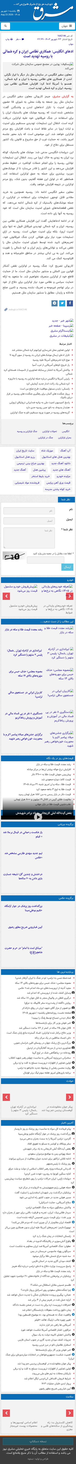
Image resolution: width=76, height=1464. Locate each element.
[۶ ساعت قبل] (58, 698)
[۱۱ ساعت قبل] (56, 1410)
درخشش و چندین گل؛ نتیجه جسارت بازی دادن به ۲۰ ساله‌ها (22, 876)
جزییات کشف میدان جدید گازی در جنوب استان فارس (44, 1340)
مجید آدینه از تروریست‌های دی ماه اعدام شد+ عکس (44, 988)
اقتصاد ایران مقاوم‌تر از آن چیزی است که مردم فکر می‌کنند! (41, 1222)
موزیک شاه (47, 451)
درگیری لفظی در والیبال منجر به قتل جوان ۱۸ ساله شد (44, 998)
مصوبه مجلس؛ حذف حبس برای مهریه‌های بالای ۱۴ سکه (25, 673)
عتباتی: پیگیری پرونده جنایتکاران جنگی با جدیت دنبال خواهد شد (39, 1295)
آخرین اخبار (67, 1123)
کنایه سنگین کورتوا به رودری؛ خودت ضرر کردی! (47, 1174)
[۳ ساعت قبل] (58, 656)
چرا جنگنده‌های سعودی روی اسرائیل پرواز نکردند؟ (46, 1290)
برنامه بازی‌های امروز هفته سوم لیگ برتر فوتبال (47, 1073)
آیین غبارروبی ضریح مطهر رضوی (25, 927)
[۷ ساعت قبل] (58, 740)
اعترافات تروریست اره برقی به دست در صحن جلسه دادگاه (42, 1305)
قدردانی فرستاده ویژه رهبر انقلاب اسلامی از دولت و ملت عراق (39, 1169)
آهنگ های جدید (61, 470)
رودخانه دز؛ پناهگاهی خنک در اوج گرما (51, 1053)
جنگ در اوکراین (45, 438)
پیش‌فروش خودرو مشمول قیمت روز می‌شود (23, 607)
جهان (65, 26)
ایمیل (69, 519)
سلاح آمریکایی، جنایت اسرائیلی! (55, 1202)
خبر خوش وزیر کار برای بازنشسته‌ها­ (53, 1023)
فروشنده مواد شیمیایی (27, 483)
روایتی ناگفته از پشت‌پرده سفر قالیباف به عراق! (47, 1003)
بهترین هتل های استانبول (56, 457)
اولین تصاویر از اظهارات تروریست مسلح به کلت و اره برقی (42, 1063)
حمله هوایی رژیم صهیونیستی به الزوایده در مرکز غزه (45, 1187)
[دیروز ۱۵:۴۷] (58, 859)
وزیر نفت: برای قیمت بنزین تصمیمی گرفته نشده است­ (44, 1217)
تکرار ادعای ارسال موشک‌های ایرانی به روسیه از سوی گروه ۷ (40, 355)
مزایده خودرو (63, 476)
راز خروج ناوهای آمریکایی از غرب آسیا (51, 365)
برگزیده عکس (66, 898)
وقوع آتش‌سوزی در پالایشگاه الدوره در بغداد (49, 1241)
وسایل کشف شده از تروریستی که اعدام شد (49, 993)
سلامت (69, 1397)
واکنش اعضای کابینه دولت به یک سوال (51, 1335)
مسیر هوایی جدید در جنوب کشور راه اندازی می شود (45, 1197)
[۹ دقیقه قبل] (58, 912)
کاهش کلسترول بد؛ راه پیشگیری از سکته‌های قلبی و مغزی (57, 1426)
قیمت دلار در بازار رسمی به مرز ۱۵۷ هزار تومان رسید (44, 794)
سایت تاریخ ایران (25, 451)
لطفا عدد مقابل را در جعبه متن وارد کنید (53, 554)
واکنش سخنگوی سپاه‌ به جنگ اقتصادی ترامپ (48, 1207)
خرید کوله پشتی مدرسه (57, 489)
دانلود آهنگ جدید (60, 463)
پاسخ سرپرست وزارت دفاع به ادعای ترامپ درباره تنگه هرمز (41, 1266)
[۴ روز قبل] (20, 594)
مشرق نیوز (44, 10)
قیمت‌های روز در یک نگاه (59, 758)
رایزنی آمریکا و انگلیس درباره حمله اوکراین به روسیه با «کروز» (39, 379)
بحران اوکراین (64, 438)
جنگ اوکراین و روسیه (27, 431)
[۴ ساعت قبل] (58, 677)
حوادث (69, 1081)
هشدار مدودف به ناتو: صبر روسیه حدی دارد (48, 407)
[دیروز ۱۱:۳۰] (58, 880)
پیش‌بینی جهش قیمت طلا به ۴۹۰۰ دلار (51, 774)
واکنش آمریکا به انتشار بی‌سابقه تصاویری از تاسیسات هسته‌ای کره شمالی (38, 372)
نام (71, 509)
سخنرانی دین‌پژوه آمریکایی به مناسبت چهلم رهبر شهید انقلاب (40, 1058)
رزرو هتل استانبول (25, 457)
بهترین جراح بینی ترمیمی (30, 463)
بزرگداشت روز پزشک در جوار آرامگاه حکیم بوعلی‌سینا (23, 908)
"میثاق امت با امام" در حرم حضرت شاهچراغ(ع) (23, 950)
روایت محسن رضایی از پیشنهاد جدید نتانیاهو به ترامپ (44, 1068)
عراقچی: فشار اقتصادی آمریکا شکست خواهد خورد (46, 1330)
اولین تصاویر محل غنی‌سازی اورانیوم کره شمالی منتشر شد (41, 350)
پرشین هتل (39, 470)
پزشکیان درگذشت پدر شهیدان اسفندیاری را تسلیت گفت (43, 1193)
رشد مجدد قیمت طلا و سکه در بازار (23, 629)
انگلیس (65, 431)
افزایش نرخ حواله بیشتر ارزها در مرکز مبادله (49, 769)
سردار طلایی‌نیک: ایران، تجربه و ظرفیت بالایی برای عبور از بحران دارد (36, 1212)
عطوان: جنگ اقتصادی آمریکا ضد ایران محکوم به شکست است (40, 1246)
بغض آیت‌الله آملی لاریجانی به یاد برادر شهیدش (44, 813)
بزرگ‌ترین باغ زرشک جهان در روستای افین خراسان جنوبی (42, 1043)
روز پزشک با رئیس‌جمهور (58, 1164)
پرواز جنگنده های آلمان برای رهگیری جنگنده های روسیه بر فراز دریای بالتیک (39, 396)
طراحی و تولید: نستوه (38, 1459)
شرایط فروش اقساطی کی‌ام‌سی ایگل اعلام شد (47, 1378)
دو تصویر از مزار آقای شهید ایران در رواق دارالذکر (46, 1008)
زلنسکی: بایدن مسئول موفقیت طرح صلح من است (45, 389)
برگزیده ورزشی (65, 824)
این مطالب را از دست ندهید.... (56, 621)
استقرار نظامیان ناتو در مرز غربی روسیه (51, 1345)
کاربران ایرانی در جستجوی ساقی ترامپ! (25, 694)
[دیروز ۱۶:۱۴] (56, 594)
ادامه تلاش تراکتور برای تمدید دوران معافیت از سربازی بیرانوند (40, 1159)
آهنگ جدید (20, 470)
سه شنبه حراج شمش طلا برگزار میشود (51, 1256)
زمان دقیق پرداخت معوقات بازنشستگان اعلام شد (46, 1310)
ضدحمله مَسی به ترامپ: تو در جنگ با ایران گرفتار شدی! (43, 978)
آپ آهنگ (65, 451)
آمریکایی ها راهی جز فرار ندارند (55, 1325)
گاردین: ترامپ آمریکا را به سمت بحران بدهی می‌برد (45, 1139)
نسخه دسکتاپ (38, 1441)
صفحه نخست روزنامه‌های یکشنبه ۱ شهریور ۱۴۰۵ (46, 1013)
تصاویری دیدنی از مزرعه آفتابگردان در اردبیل (49, 1048)
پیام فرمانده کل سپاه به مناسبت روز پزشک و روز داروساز (42, 1129)
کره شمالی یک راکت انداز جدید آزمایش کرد (48, 384)
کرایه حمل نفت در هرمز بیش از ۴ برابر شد (49, 1300)
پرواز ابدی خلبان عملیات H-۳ (56, 1384)
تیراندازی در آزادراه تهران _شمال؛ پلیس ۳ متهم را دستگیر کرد (24, 652)
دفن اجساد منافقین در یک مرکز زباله (53, 1038)
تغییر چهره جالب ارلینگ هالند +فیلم (53, 1320)
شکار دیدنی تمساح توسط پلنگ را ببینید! (51, 1018)
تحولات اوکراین (49, 431)
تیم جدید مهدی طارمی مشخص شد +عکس (23, 855)
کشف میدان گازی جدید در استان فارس (51, 1261)
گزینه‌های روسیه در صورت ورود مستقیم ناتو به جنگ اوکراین (40, 413)
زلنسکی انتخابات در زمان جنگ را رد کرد (52, 1236)
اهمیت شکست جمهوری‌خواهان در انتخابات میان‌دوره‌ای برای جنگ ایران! (39, 1357)
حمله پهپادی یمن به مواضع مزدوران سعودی (49, 1154)
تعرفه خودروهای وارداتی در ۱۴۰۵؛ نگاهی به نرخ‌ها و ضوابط (58, 609)
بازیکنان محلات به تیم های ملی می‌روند (51, 1373)
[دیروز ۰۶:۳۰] (20, 1410)
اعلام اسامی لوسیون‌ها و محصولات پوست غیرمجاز (23, 1424)
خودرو (70, 580)
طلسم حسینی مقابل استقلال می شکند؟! (50, 1285)
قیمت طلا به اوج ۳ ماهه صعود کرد (53, 789)
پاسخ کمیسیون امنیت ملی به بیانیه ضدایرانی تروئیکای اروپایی (39, 402)
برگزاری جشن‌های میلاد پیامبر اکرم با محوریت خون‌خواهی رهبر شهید (22, 736)
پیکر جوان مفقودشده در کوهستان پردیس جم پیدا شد (57, 1108)
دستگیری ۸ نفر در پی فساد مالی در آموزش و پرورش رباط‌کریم (23, 715)
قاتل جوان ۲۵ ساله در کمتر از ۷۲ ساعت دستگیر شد (45, 1028)
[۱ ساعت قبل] (58, 635)
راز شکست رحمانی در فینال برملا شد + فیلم (22, 834)
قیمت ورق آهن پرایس (58, 483)
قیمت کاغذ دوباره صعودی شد (56, 779)
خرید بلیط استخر (40, 476)
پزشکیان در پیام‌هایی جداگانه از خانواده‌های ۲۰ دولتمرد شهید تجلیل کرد (39, 1278)
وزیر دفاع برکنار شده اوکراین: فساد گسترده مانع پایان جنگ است (38, 1033)
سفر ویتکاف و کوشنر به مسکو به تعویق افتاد (49, 1144)
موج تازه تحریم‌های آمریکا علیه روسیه (51, 360)
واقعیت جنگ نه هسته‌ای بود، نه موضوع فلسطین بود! (44, 1315)
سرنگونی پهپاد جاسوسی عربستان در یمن (50, 1251)
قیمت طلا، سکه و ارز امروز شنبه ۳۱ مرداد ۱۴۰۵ (47, 784)
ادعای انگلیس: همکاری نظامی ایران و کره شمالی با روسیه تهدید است (38, 54)
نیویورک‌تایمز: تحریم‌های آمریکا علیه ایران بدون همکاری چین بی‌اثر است (39, 1229)
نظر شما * (67, 529)
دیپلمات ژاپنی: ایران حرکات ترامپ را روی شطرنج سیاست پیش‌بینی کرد (39, 1180)
